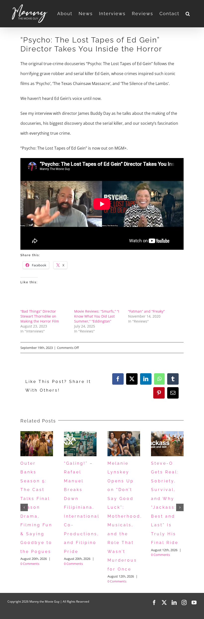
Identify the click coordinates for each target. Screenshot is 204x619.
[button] (188, 13)
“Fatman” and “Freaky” (146, 311)
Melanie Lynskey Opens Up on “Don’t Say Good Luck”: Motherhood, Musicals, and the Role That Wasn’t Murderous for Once (124, 516)
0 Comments (29, 563)
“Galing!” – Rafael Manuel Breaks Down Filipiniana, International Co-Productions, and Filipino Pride (82, 507)
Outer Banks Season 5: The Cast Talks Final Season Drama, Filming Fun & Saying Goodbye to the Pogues (36, 507)
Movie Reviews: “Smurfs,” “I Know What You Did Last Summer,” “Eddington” (96, 316)
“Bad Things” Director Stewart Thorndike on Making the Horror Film (39, 316)
